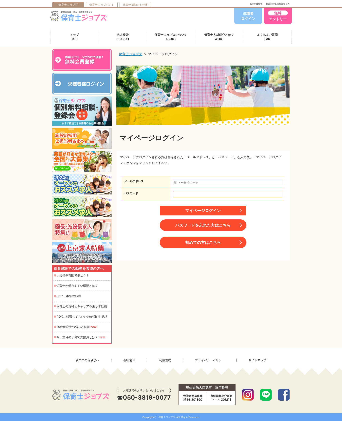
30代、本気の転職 (68, 296)
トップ (74, 37)
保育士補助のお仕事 (135, 4)
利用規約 (165, 360)
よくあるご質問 (267, 37)
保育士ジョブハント (101, 4)
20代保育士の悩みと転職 (76, 327)
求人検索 (123, 37)
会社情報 (129, 360)
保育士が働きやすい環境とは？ (77, 286)
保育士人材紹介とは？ (219, 37)
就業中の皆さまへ (87, 360)
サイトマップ (257, 360)
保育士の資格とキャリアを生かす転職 (81, 306)
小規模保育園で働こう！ (72, 275)
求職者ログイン (248, 16)
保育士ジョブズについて (171, 37)
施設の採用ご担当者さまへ (278, 3)
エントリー (278, 16)
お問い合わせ (256, 3)
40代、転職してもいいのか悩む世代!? (81, 316)
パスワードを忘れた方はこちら (203, 225)
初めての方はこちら (203, 242)
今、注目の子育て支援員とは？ (80, 337)
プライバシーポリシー (210, 360)
